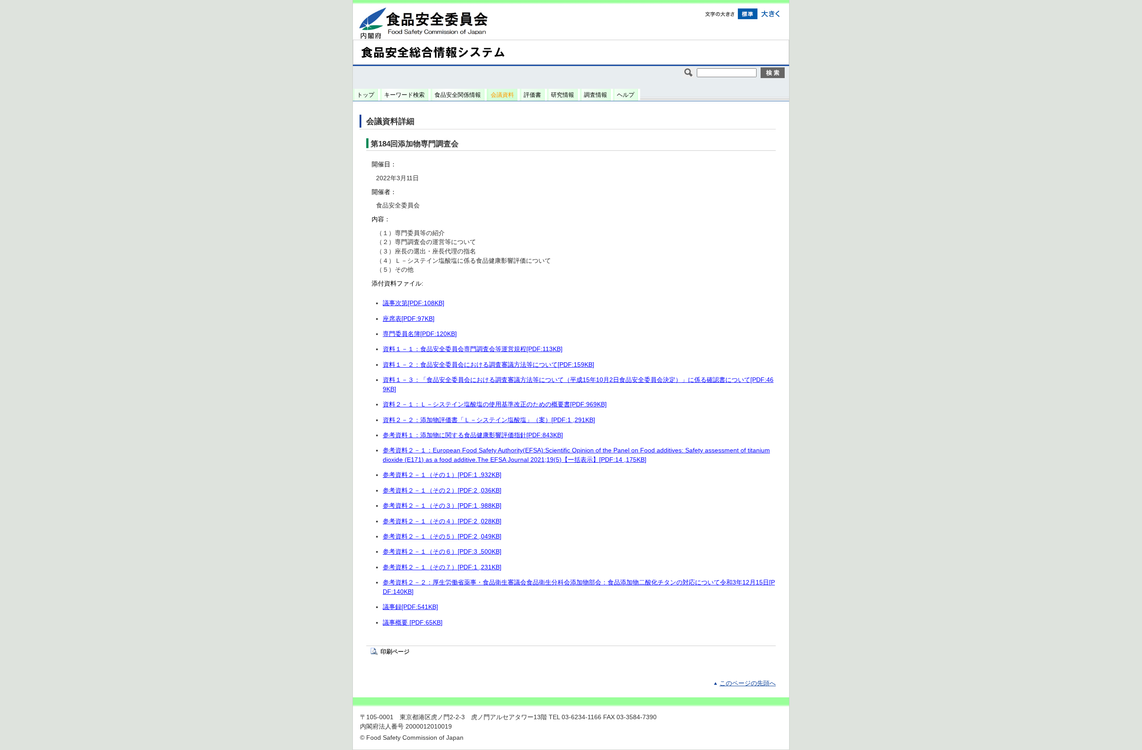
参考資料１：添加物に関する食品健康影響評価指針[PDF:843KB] (473, 435)
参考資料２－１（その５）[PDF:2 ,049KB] (442, 536)
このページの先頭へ (748, 683)
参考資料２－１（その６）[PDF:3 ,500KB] (442, 551)
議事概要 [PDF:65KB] (413, 622)
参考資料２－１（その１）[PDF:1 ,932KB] (442, 475)
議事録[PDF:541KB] (410, 607)
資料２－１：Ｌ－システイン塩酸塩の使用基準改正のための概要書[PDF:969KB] (495, 404)
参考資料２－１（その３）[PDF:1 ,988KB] (442, 505)
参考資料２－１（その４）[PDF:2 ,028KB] (442, 521)
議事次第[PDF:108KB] (413, 303)
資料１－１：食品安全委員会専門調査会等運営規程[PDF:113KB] (473, 349)
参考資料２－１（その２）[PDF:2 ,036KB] (442, 490)
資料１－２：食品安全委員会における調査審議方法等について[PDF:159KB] (488, 364)
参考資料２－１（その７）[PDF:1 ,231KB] (442, 567)
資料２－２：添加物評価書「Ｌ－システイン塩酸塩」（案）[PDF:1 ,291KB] (489, 420)
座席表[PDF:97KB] (408, 318)
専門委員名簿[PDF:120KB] (420, 334)
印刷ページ (395, 651)
